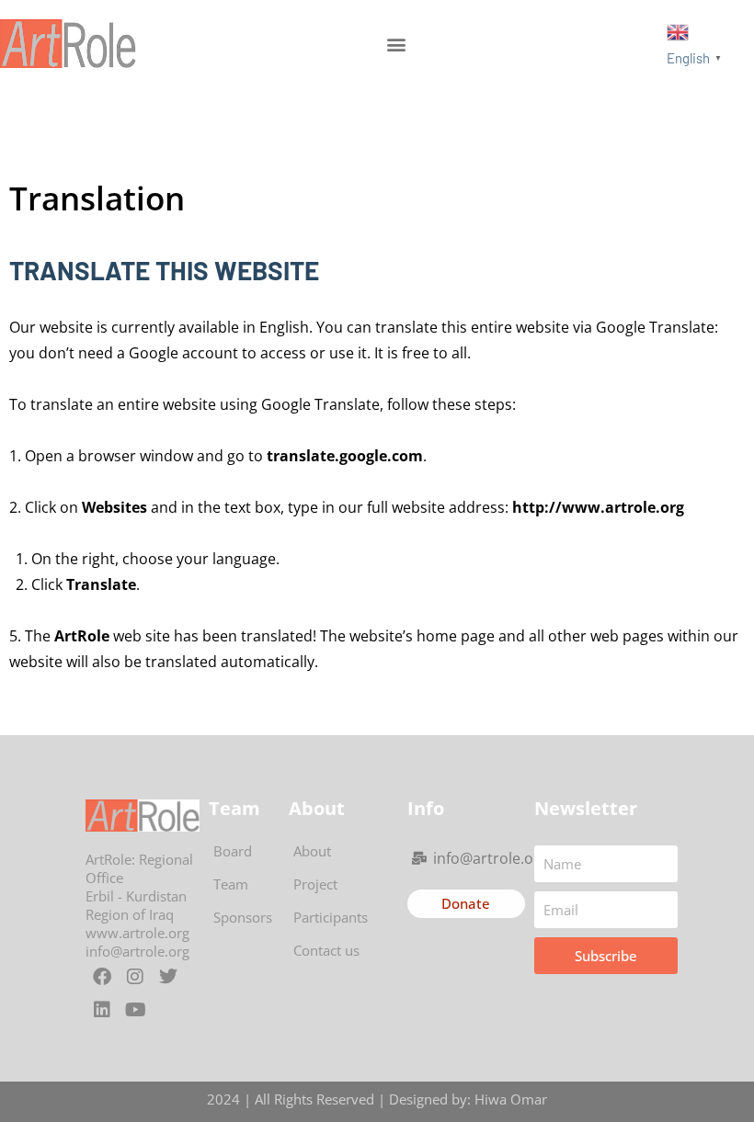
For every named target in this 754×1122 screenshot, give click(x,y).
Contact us (326, 950)
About (312, 851)
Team (230, 884)
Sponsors (242, 917)
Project (315, 884)
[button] (397, 43)
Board (232, 851)
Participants (330, 917)
